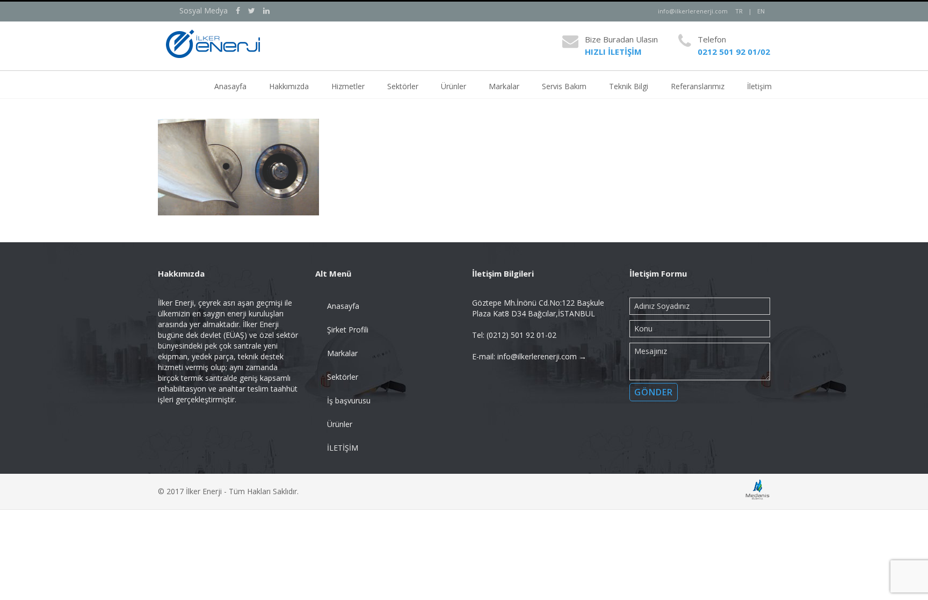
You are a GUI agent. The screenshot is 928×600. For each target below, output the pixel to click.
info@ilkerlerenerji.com (693, 11)
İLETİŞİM (342, 448)
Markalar (504, 86)
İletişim (759, 86)
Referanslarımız (697, 86)
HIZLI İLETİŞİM (613, 51)
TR (739, 11)
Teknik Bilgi (628, 86)
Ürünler (453, 86)
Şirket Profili (347, 329)
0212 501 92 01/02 (734, 51)
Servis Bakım (564, 86)
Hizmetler (348, 86)
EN (761, 11)
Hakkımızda (289, 86)
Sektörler (402, 86)
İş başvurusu (349, 400)
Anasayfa (230, 86)
